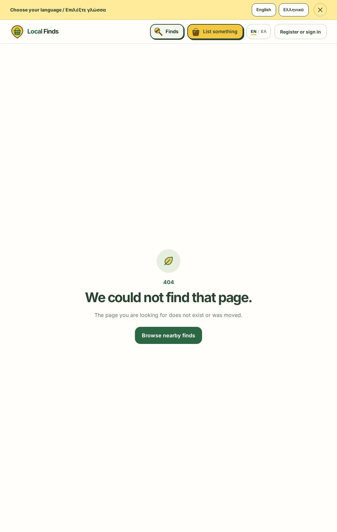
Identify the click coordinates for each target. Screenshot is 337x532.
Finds (172, 32)
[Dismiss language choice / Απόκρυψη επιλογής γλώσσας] (320, 9)
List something (220, 32)
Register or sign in (300, 32)
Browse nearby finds (168, 335)
